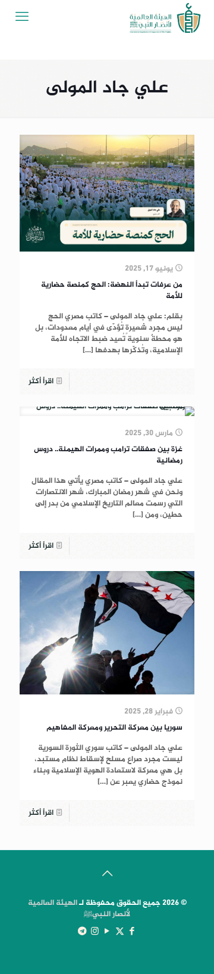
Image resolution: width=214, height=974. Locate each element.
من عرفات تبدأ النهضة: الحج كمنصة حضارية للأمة (111, 290)
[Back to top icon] (107, 875)
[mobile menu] (22, 18)
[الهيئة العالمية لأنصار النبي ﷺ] (165, 18)
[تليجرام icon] (82, 932)
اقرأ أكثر (41, 381)
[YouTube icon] (107, 932)
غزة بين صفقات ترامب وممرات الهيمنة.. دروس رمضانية (108, 455)
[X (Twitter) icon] (119, 932)
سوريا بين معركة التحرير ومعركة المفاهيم (114, 727)
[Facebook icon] (132, 932)
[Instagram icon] (94, 932)
